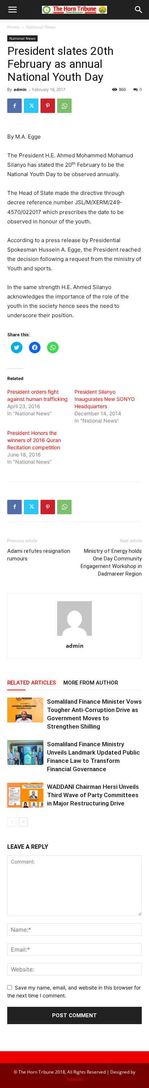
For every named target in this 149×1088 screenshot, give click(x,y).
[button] (12, 9)
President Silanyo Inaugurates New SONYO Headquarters (104, 399)
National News (41, 27)
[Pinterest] (48, 106)
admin (20, 89)
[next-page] (23, 821)
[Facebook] (14, 106)
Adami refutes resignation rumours (38, 555)
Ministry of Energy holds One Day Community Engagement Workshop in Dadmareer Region (111, 562)
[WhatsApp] (64, 106)
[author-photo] (74, 636)
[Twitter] (31, 106)
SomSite (74, 1079)
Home (13, 27)
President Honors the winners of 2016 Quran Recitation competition (34, 440)
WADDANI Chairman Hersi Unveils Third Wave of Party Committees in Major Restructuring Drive (93, 795)
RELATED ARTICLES (31, 683)
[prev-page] (11, 821)
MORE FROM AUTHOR (90, 683)
